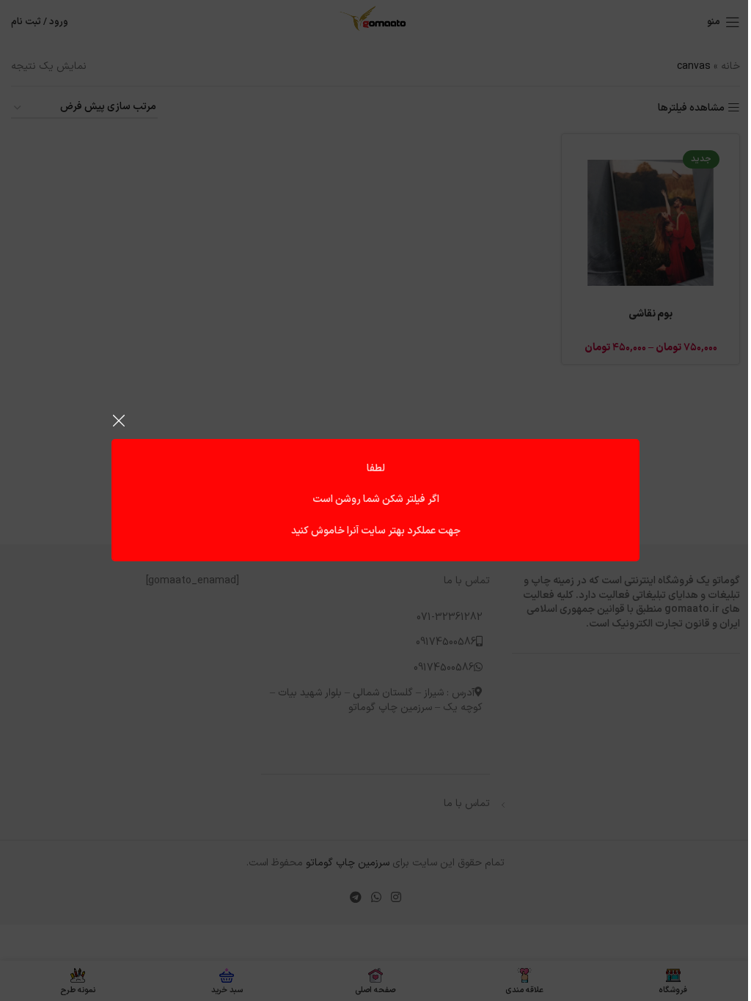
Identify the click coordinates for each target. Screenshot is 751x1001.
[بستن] (118, 420)
